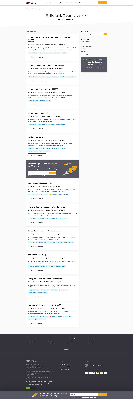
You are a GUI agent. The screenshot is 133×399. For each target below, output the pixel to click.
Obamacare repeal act (38, 113)
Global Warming (92, 338)
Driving (69, 344)
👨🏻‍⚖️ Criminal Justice (40, 319)
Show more (66, 349)
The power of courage (37, 255)
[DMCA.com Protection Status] (31, 388)
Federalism (59, 242)
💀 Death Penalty (67, 316)
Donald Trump (44, 77)
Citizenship (43, 290)
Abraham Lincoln (86, 41)
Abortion (28, 338)
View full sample (37, 57)
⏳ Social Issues (63, 290)
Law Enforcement (43, 316)
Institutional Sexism (36, 137)
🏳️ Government (50, 124)
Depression (70, 341)
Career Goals (50, 338)
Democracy (31, 242)
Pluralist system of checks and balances (45, 231)
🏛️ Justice (31, 319)
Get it (52, 173)
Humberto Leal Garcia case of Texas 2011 (45, 305)
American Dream (30, 341)
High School (40, 218)
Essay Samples (48, 2)
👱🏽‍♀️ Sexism (62, 148)
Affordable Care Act (44, 53)
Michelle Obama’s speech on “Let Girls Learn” (47, 207)
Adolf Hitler (84, 44)
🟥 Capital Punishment (56, 316)
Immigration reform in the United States (45, 279)
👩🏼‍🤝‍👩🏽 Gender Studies (38, 140)
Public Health (41, 124)
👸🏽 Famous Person (38, 44)
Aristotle (83, 49)
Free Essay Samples (65, 366)
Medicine (64, 53)
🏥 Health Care (37, 68)
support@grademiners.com (96, 365)
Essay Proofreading (65, 369)
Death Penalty (71, 338)
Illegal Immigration (53, 290)
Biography (31, 266)
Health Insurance (56, 53)
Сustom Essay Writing (71, 2)
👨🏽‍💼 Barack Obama (33, 53)
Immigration (91, 344)
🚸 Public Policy (32, 124)
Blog (80, 2)
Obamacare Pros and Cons (39, 89)
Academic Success (33, 194)
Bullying (28, 344)
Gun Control (91, 341)
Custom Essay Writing (65, 364)
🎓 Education (36, 186)
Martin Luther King (40, 266)
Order (100, 2)
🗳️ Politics (36, 116)
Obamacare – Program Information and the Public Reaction (49, 38)
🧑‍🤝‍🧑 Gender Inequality (44, 151)
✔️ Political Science (41, 242)
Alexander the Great (87, 46)
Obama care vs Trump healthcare (42, 65)
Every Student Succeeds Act (40, 183)
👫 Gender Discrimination (35, 148)
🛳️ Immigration (32, 292)
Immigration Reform (33, 290)
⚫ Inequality (55, 148)
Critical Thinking (51, 344)
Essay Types (60, 2)
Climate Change (51, 341)
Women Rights (47, 148)
